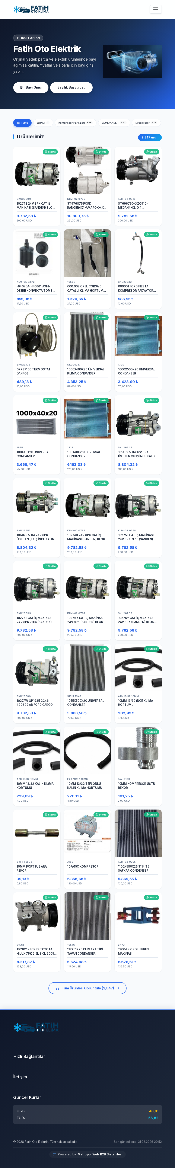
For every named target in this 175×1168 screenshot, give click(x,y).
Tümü (24, 122)
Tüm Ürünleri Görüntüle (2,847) (88, 988)
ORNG (42, 122)
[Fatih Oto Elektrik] (31, 9)
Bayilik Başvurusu (71, 87)
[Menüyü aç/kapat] (156, 9)
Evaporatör (146, 122)
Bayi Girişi (34, 87)
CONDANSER (113, 122)
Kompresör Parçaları (75, 122)
